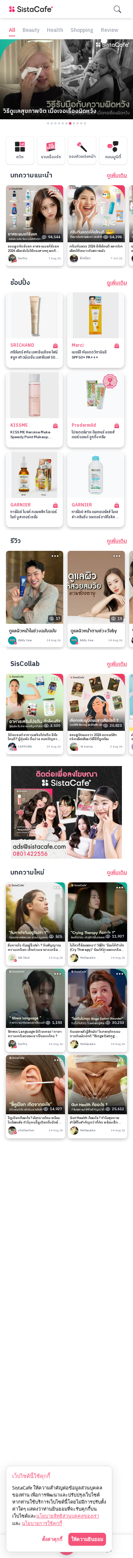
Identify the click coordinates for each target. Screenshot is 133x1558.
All (12, 30)
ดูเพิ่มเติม (117, 175)
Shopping (82, 30)
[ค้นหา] (117, 9)
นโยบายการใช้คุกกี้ (42, 1523)
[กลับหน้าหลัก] (32, 9)
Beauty (31, 30)
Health (55, 30)
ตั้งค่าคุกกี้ (52, 1539)
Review (109, 30)
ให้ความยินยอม (87, 1539)
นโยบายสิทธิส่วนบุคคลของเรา (67, 1515)
